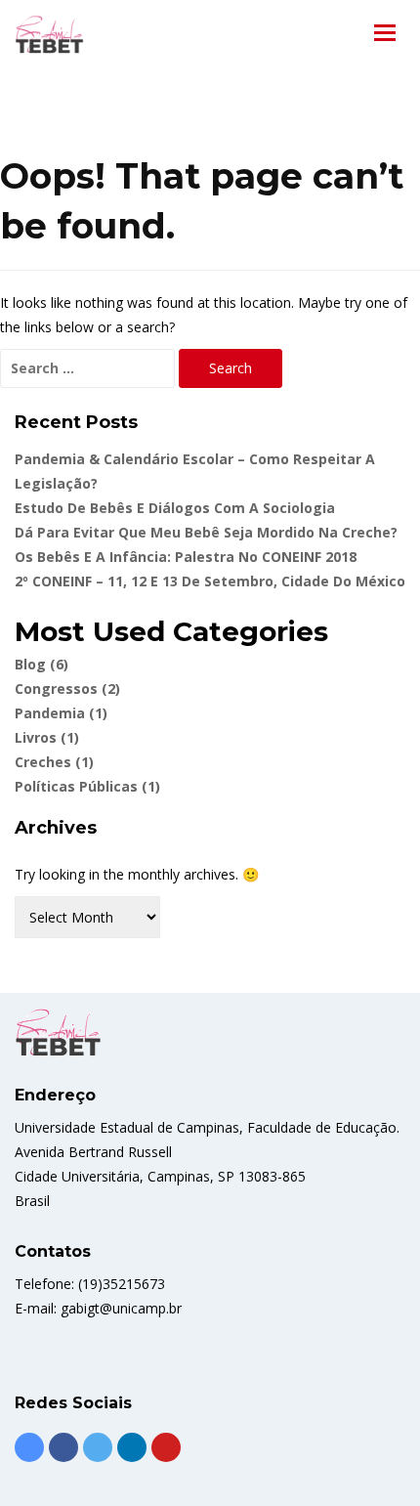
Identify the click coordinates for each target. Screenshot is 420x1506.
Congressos (67, 688)
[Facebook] (63, 1447)
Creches (54, 762)
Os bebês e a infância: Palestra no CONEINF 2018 (186, 556)
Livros (47, 737)
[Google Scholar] (29, 1447)
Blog (41, 664)
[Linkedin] (132, 1447)
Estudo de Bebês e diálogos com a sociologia (175, 507)
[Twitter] (97, 1447)
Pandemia (61, 713)
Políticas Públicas (87, 786)
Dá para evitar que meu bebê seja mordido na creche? (206, 532)
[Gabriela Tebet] (49, 34)
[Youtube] (166, 1447)
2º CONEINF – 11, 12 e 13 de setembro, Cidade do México (210, 581)
